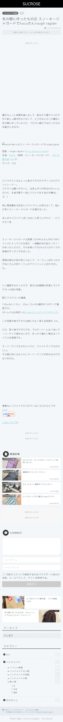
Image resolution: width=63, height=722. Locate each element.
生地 (15, 689)
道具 (15, 692)
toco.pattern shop (36, 151)
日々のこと (32, 700)
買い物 (34, 681)
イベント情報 (34, 667)
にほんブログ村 (10, 422)
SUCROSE (31, 3)
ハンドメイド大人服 (34, 671)
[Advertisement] (31, 77)
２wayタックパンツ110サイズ (41, 312)
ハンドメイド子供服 (10, 13)
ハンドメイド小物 (34, 678)
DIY (32, 654)
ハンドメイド (32, 662)
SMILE (12, 155)
